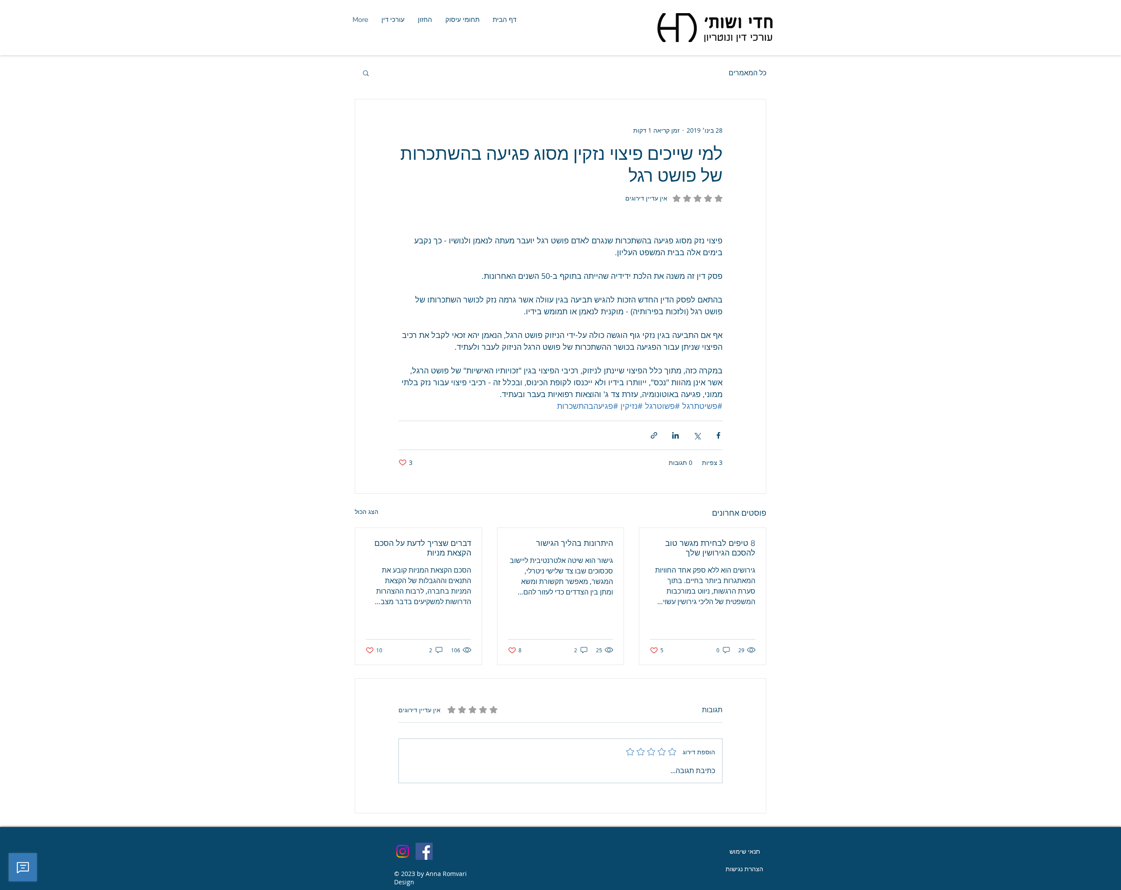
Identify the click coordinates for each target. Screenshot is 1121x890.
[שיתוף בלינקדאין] (675, 435)
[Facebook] (424, 851)
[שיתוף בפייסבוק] (718, 435)
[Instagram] (402, 851)
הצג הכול (366, 511)
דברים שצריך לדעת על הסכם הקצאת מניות (422, 547)
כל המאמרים (747, 72)
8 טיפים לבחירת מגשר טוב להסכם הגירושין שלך (710, 547)
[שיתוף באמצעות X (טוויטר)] (697, 435)
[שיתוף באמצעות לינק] (654, 435)
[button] (366, 72)
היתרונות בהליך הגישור (574, 543)
